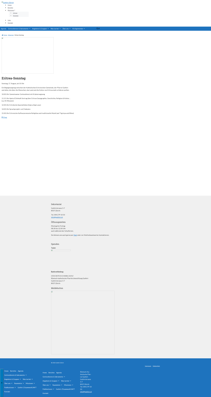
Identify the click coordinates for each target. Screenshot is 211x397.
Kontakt (10, 23)
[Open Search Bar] (94, 29)
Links (9, 20)
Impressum (148, 366)
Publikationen (9, 387)
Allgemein (11, 35)
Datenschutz (156, 366)
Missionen (11, 10)
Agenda (3, 29)
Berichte (10, 8)
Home (10, 5)
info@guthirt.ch (57, 217)
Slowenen (15, 15)
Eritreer (15, 13)
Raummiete (18, 383)
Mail (75, 235)
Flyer (5, 117)
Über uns (65, 29)
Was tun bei (55, 29)
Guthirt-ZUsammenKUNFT (27, 387)
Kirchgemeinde (77, 29)
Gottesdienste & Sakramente (18, 29)
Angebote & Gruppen (39, 29)
